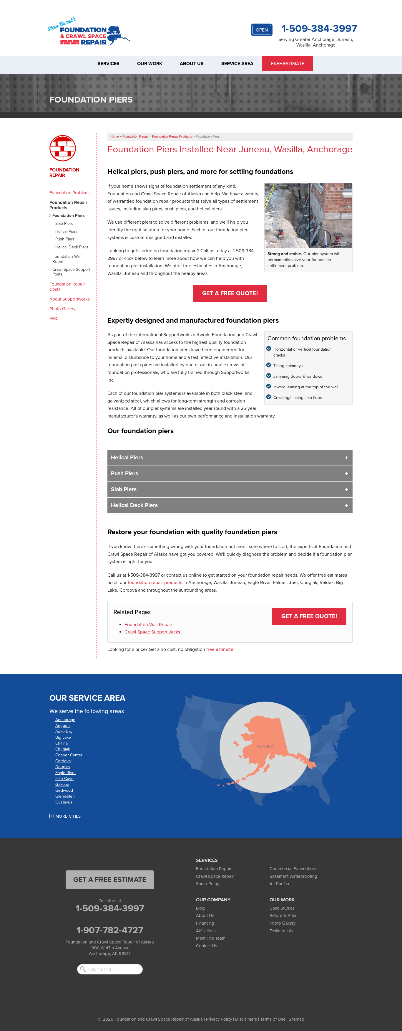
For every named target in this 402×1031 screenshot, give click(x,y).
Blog (200, 908)
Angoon (62, 725)
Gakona (62, 784)
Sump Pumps (209, 883)
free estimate (219, 649)
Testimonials (281, 930)
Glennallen (65, 796)
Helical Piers (127, 457)
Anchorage (65, 719)
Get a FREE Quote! (230, 293)
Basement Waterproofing (293, 876)
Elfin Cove (64, 778)
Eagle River (65, 772)
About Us (205, 915)
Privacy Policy (219, 1019)
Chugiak (62, 749)
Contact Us (206, 945)
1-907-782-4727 (110, 930)
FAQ (53, 318)
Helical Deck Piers (134, 505)
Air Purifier (280, 883)
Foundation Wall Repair (148, 625)
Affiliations (206, 930)
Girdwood (64, 790)
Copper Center (68, 755)
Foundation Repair (64, 172)
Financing (205, 923)
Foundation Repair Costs (67, 286)
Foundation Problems (70, 192)
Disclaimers (246, 1019)
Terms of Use (272, 1019)
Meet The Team (210, 938)
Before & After (283, 915)
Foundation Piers (68, 215)
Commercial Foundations (293, 868)
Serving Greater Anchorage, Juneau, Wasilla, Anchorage (315, 42)
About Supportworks (69, 299)
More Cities (68, 816)
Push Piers (124, 473)
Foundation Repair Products (68, 205)
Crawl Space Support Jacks (152, 632)
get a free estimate (109, 879)
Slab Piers (124, 489)
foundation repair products (155, 582)
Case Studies (282, 908)
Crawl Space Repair (215, 876)
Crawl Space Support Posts (71, 272)
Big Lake (63, 737)
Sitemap (296, 1019)
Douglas (62, 766)
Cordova (63, 760)
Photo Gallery (62, 308)
